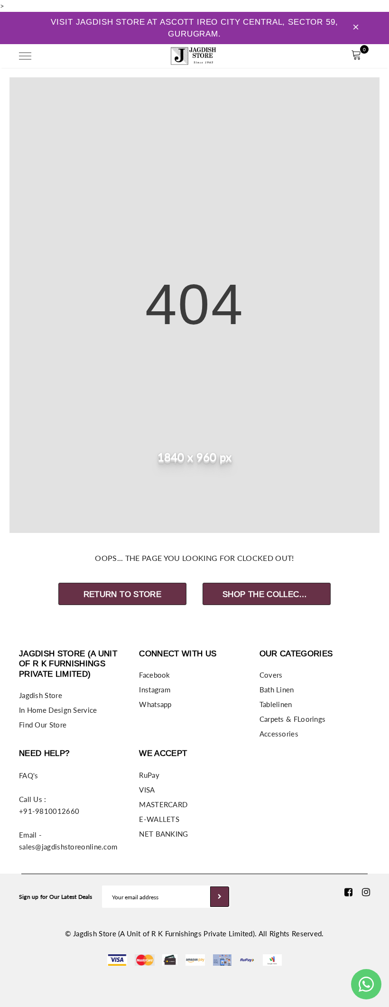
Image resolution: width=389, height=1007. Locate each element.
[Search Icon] (51, 56)
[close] (356, 28)
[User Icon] (334, 56)
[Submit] (219, 896)
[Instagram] (366, 892)
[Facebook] (348, 892)
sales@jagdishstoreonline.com (68, 846)
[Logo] (193, 54)
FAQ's (28, 775)
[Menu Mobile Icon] (25, 56)
